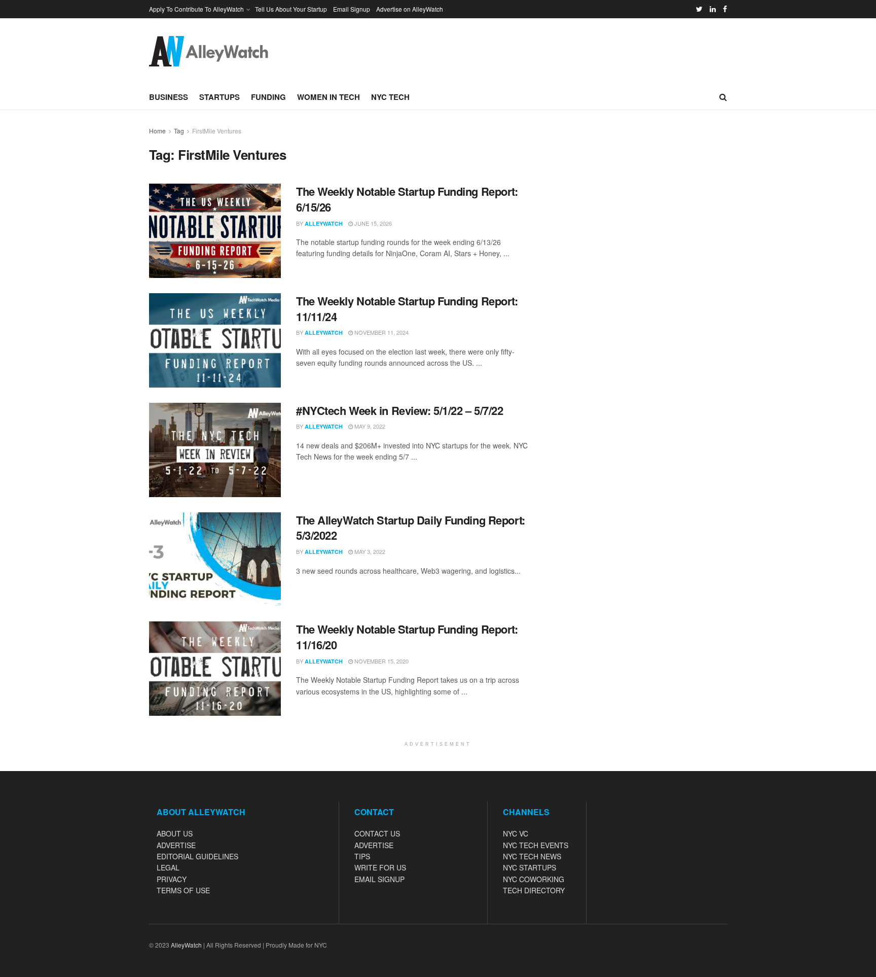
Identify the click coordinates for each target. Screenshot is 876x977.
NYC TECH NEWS (532, 856)
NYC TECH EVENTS (535, 845)
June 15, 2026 (372, 223)
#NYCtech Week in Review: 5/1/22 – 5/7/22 (399, 410)
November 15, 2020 (381, 661)
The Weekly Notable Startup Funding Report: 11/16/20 (407, 637)
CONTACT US (377, 833)
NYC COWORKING (533, 879)
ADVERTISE (176, 845)
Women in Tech (328, 96)
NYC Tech (390, 96)
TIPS (362, 856)
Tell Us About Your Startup (291, 9)
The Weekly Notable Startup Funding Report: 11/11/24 (407, 309)
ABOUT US (175, 833)
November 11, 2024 (381, 332)
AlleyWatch (324, 223)
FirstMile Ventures (216, 130)
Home (157, 130)
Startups (219, 96)
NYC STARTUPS (529, 867)
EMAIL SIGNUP (379, 879)
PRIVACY (172, 879)
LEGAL (168, 867)
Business (168, 96)
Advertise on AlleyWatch (409, 9)
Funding (268, 96)
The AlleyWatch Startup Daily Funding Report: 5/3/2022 (410, 528)
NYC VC (515, 833)
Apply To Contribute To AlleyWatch (196, 9)
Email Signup (351, 9)
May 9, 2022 (369, 426)
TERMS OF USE (183, 890)
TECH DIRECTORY (534, 890)
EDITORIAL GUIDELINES (197, 856)
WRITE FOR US (380, 867)
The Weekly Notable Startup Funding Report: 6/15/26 (407, 199)
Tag (179, 130)
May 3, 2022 (369, 551)
